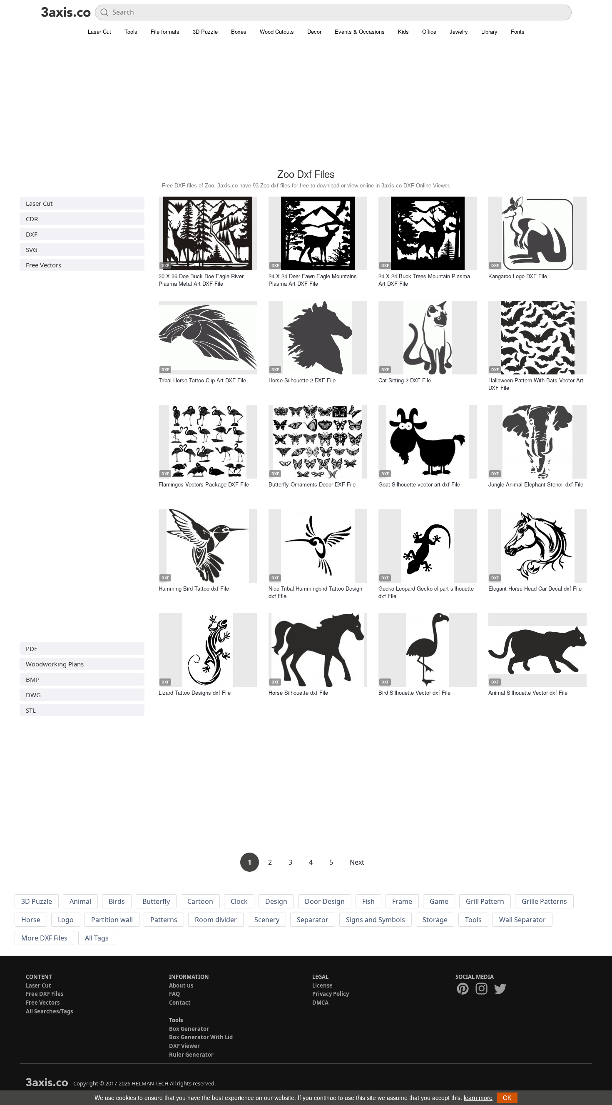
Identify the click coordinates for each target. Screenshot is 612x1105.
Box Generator (189, 1029)
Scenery (266, 919)
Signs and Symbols (375, 919)
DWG (33, 695)
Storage (435, 919)
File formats (165, 31)
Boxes (238, 31)
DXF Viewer (184, 1046)
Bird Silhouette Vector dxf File (414, 692)
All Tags (97, 938)
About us (181, 985)
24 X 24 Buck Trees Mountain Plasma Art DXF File (424, 279)
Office (429, 31)
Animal (80, 901)
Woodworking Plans (55, 664)
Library (489, 31)
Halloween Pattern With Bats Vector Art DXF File (535, 384)
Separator (312, 919)
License (322, 985)
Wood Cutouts (277, 31)
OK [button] (507, 1097)
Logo (66, 919)
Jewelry (459, 31)
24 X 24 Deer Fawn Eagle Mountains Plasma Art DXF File (313, 279)
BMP (33, 679)
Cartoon (200, 901)
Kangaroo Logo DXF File (517, 276)
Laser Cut (99, 31)
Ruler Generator (191, 1054)
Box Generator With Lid (201, 1037)
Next (357, 862)
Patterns (163, 919)
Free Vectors (43, 265)
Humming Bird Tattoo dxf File (194, 588)
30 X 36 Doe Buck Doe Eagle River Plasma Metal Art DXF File (201, 279)
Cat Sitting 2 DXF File (404, 380)
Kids (403, 31)
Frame (402, 901)
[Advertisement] (306, 106)
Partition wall (112, 919)
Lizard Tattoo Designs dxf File (195, 692)
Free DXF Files (44, 994)
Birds (117, 901)
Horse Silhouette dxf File (298, 692)
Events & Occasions (360, 31)
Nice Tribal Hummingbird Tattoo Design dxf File (315, 592)
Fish (368, 901)
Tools (130, 31)
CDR (32, 219)
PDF (31, 648)
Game (439, 901)
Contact (180, 1002)
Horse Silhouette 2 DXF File (302, 380)
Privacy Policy (330, 994)
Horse (30, 919)
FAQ (174, 994)
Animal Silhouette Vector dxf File (527, 692)
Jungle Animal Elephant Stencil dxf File (535, 484)
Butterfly (156, 901)
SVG (31, 249)
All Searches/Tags (49, 1011)
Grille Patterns (544, 901)
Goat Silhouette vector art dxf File (419, 484)
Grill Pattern (485, 901)
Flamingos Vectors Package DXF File (204, 484)
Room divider (216, 919)
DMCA (320, 1002)
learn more (478, 1097)
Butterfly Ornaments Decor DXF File (312, 484)
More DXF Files (44, 938)
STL (31, 710)
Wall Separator (522, 919)
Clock (239, 901)
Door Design (325, 901)
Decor (314, 31)
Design (276, 901)
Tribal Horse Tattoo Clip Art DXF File (202, 380)
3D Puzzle (205, 31)
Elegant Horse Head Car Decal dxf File (535, 588)
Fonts (518, 31)
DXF (31, 234)
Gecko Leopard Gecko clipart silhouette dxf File (426, 592)
